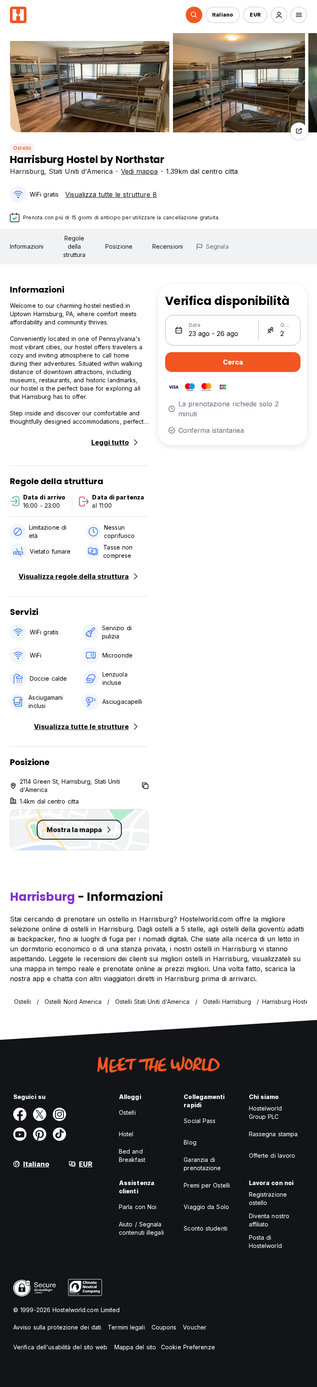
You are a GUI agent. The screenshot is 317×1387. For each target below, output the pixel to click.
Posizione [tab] (118, 246)
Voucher (194, 1327)
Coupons (164, 1327)
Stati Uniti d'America (81, 171)
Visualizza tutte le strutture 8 (111, 194)
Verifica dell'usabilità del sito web (60, 1347)
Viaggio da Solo (206, 1206)
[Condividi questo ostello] (299, 130)
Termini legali (126, 1327)
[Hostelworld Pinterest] (39, 1134)
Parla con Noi (137, 1206)
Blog (190, 1142)
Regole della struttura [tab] (74, 246)
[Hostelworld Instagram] (59, 1114)
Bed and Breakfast (132, 1155)
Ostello (22, 148)
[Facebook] (19, 1114)
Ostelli (127, 1112)
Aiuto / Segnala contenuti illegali (141, 1228)
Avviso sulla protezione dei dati (57, 1327)
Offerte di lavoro (272, 1155)
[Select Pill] (194, 15)
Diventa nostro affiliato (269, 1220)
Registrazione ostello (268, 1198)
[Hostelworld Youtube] (19, 1134)
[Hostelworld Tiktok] (59, 1134)
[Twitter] (39, 1114)
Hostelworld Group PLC (265, 1112)
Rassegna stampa (273, 1133)
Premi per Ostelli (207, 1185)
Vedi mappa (139, 171)
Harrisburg (27, 171)
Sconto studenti (205, 1228)
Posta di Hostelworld (265, 1241)
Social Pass (199, 1120)
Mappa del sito (135, 1347)
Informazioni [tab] (26, 246)
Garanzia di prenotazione (202, 1163)
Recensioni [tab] (167, 246)
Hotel (126, 1133)
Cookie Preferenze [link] (188, 1347)
